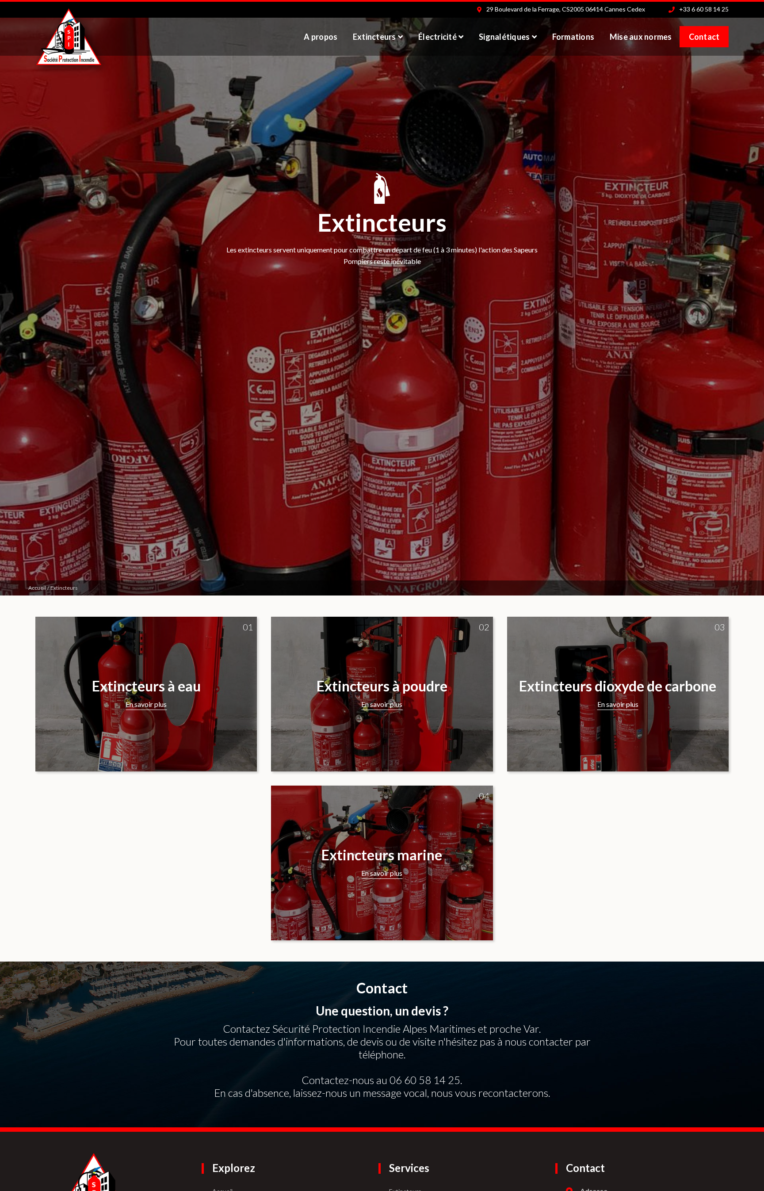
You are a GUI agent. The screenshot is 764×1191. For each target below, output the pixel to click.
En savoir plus (146, 704)
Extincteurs (374, 37)
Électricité (437, 37)
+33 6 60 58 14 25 (704, 9)
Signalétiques (504, 37)
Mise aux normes (641, 37)
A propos (320, 37)
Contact (704, 37)
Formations (573, 37)
